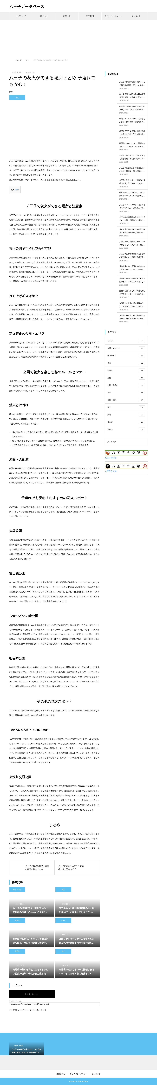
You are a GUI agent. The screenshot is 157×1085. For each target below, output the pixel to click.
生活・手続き (17, 890)
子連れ (63, 920)
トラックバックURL (15, 1001)
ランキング (43, 16)
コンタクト (136, 16)
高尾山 (17, 920)
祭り (63, 951)
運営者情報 (90, 16)
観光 (17, 98)
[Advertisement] (78, 38)
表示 (17, 190)
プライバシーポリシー (113, 16)
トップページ (21, 16)
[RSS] (11, 1081)
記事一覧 (66, 16)
